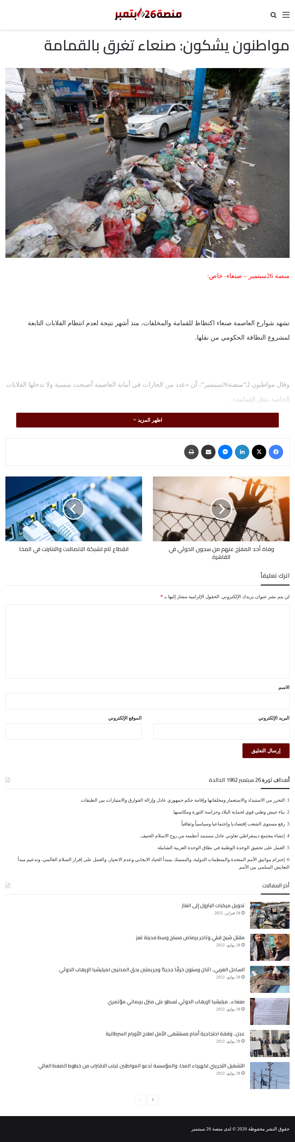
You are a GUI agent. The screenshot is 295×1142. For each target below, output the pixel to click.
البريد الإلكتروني (274, 718)
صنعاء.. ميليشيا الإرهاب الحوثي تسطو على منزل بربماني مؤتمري (176, 1001)
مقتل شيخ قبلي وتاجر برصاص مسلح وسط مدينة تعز (190, 937)
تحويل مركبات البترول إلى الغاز (213, 905)
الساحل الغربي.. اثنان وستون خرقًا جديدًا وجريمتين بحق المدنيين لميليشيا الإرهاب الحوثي (152, 969)
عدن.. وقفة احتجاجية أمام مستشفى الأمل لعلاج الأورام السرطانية (175, 1033)
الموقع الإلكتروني (125, 718)
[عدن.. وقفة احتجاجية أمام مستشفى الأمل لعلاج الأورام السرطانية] (270, 1043)
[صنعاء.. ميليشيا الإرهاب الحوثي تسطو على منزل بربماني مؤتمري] (270, 1011)
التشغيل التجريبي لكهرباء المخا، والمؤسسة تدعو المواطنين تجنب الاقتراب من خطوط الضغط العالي (141, 1065)
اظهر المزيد (149, 420)
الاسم (284, 687)
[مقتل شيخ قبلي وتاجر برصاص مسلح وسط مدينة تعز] (270, 947)
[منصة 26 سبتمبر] (147, 14)
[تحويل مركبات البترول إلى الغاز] (270, 915)
